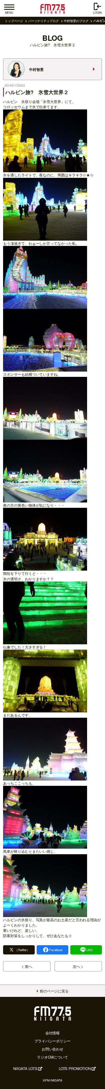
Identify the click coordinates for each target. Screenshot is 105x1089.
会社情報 (52, 1032)
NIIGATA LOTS (25, 1068)
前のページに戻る (54, 991)
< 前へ (27, 966)
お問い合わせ (53, 1049)
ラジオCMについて (52, 1057)
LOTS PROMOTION (75, 1068)
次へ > (78, 966)
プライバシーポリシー (52, 1040)
